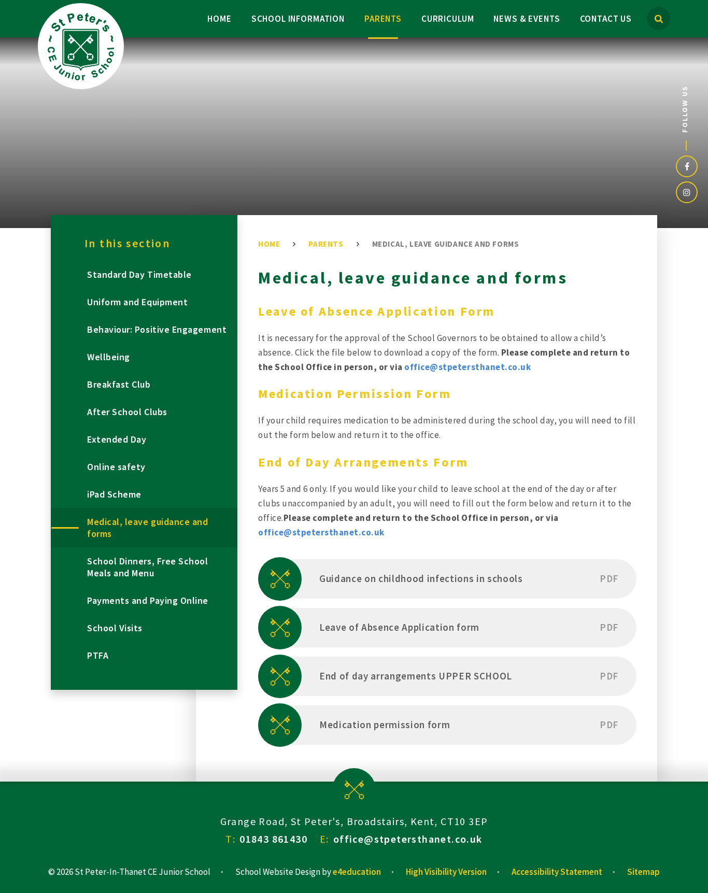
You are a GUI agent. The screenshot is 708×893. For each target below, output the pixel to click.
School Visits (115, 628)
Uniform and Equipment (137, 302)
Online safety (116, 467)
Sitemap (643, 871)
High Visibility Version (446, 871)
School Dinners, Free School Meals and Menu (147, 567)
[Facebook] (687, 166)
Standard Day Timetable (139, 274)
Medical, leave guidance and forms (445, 244)
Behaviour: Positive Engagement (156, 329)
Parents (325, 244)
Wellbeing (108, 357)
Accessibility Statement (557, 871)
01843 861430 (273, 838)
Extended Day (116, 439)
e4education (357, 871)
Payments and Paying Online (147, 600)
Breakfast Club (119, 384)
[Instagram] (687, 192)
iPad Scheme (114, 494)
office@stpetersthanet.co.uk (467, 367)
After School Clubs (127, 412)
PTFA (97, 655)
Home (269, 244)
